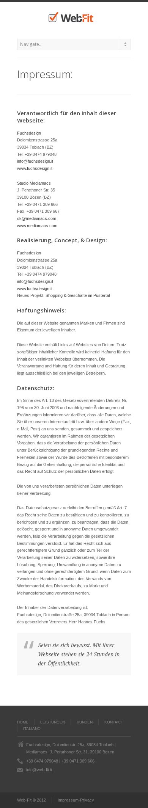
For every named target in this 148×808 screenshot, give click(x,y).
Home (22, 722)
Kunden (85, 722)
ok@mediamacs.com (36, 218)
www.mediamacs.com (37, 225)
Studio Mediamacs (34, 183)
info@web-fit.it (39, 769)
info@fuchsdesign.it (35, 161)
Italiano (32, 728)
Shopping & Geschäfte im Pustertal (78, 295)
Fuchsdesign (29, 133)
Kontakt (113, 722)
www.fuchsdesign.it (34, 168)
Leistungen (52, 722)
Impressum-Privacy (76, 800)
